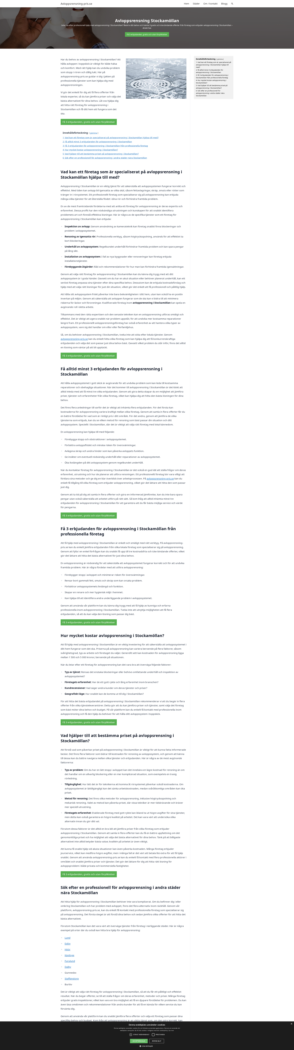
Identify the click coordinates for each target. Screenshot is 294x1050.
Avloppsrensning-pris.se (76, 4)
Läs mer (171, 1030)
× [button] (291, 1024)
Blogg (224, 3)
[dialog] (147, 1035)
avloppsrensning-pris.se (74, 338)
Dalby (68, 966)
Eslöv (68, 943)
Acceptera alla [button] (139, 1041)
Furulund (70, 961)
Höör (67, 949)
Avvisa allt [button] (156, 1041)
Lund (67, 937)
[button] (147, 1046)
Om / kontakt (210, 3)
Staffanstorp (72, 978)
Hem (186, 3)
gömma (93, 133)
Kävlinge (69, 955)
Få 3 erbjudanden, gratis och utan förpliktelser (147, 34)
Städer (196, 3)
